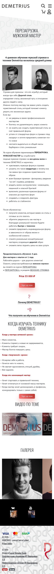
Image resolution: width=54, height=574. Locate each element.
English (5, 569)
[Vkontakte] (13, 514)
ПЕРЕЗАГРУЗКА (29, 267)
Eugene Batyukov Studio (17, 553)
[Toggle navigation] (49, 6)
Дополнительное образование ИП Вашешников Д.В (19, 558)
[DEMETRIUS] (48, 551)
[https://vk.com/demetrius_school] (13, 508)
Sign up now (27, 285)
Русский (12, 569)
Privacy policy (7, 543)
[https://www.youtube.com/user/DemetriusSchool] (30, 508)
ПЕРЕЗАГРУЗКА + (12, 270)
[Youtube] (31, 514)
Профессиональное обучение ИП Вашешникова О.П (20, 564)
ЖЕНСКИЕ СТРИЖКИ (39, 270)
